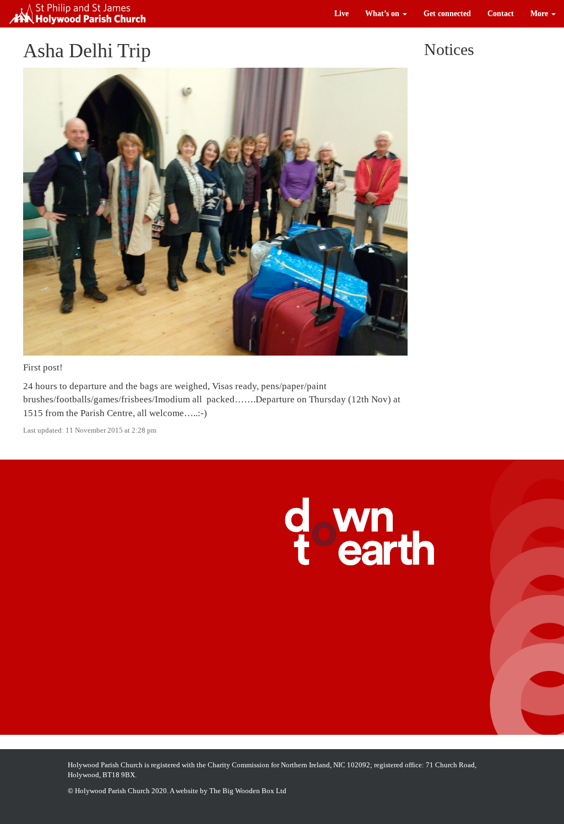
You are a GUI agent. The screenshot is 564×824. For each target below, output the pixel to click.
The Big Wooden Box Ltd (247, 791)
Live (341, 13)
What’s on (383, 13)
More (540, 13)
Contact (500, 13)
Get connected (447, 13)
